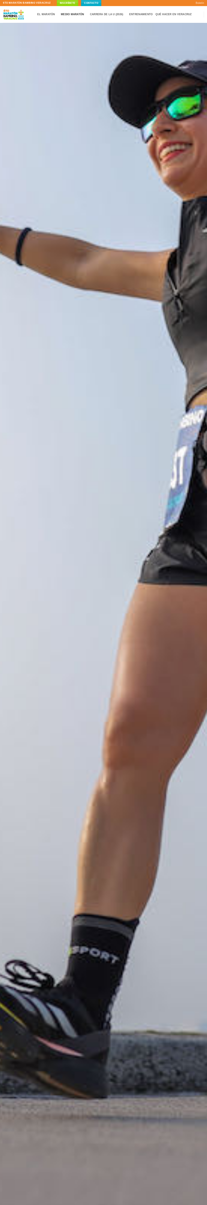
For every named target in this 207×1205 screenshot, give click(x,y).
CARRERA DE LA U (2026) (106, 14)
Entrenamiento (141, 14)
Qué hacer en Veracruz (173, 14)
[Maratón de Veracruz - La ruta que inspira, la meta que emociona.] (13, 14)
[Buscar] (199, 14)
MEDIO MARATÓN (72, 14)
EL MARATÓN (46, 14)
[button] (198, 3)
